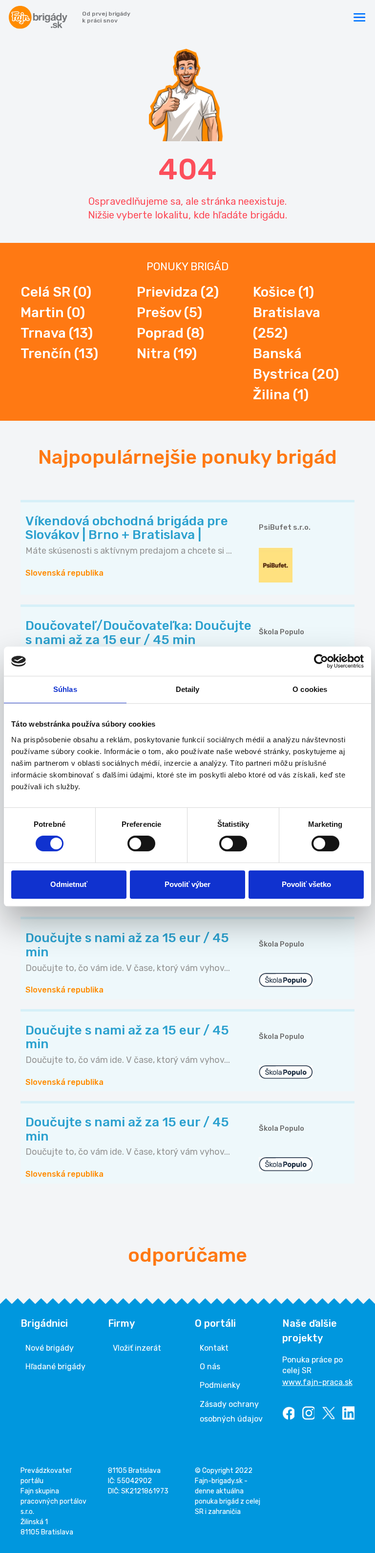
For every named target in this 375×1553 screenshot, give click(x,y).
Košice (283, 292)
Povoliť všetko (306, 884)
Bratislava (286, 322)
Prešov (169, 312)
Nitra (167, 353)
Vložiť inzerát (137, 1348)
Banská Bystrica (296, 363)
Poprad (170, 333)
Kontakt (214, 1348)
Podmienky (220, 1385)
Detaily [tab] (188, 689)
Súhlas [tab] (65, 689)
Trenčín (59, 353)
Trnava (57, 333)
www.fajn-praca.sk (317, 1382)
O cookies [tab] (309, 689)
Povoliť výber (187, 884)
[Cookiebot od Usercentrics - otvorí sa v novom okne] (321, 661)
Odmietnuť (68, 884)
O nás (210, 1366)
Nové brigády (49, 1348)
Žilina (281, 395)
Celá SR (56, 292)
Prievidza (178, 292)
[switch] (141, 843)
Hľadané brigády (55, 1366)
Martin (53, 312)
